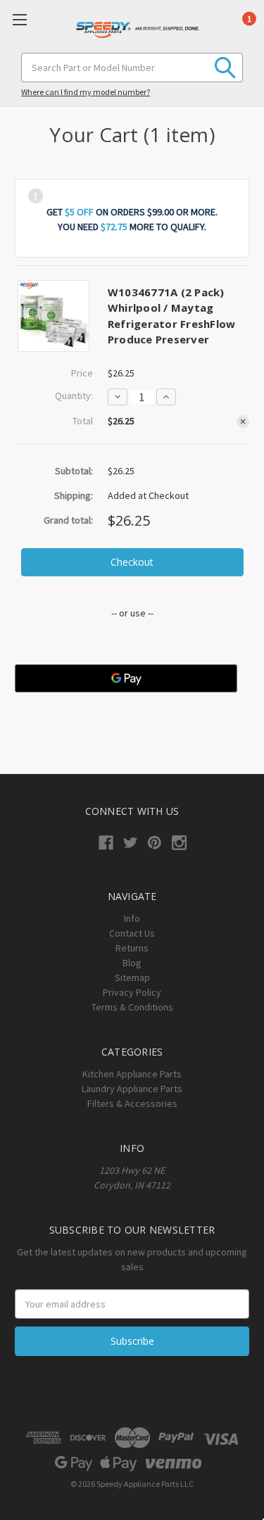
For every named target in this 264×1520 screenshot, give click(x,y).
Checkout (132, 562)
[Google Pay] (126, 678)
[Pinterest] (154, 842)
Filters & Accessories (132, 1103)
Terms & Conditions (132, 1007)
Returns (132, 948)
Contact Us (132, 933)
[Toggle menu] (19, 19)
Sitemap (132, 977)
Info (132, 918)
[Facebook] (106, 842)
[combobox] (132, 67)
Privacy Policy (132, 992)
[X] (130, 842)
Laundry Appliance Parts (132, 1088)
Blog (132, 962)
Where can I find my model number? (85, 92)
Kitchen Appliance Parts (132, 1074)
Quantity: (74, 395)
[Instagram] (179, 842)
